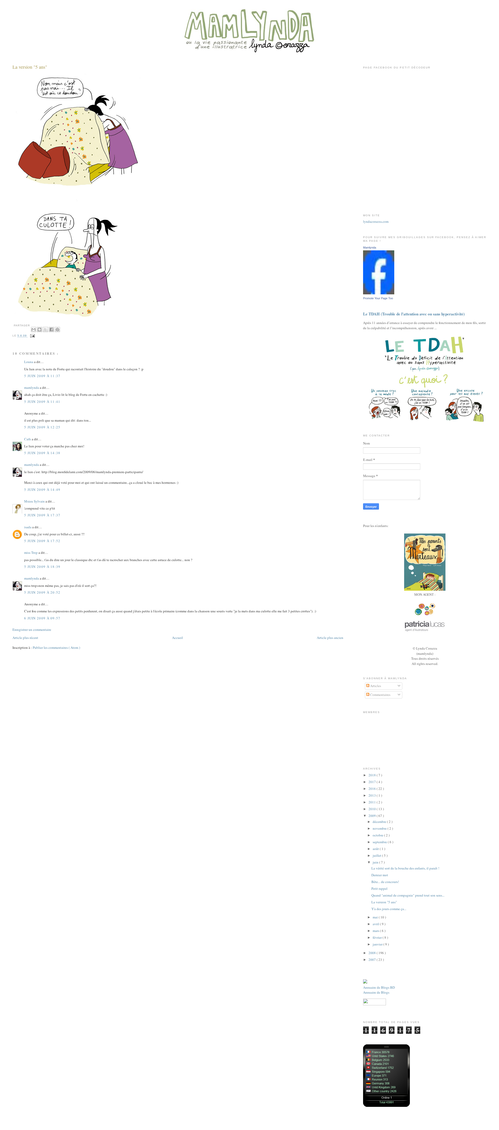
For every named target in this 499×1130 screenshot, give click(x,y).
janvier (378, 944)
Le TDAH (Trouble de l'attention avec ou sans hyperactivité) (414, 314)
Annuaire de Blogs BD (379, 987)
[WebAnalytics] (425, 643)
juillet (377, 855)
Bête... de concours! (385, 881)
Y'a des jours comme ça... (388, 908)
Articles (375, 685)
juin (376, 862)
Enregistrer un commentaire (31, 629)
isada (28, 527)
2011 (373, 802)
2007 (373, 959)
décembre (380, 821)
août (376, 848)
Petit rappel (379, 888)
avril (376, 924)
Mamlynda (369, 247)
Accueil (177, 637)
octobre (378, 835)
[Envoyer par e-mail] (33, 329)
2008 (373, 952)
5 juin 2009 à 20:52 (42, 592)
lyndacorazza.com (376, 221)
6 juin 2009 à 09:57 (42, 618)
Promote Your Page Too (378, 298)
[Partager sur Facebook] (51, 329)
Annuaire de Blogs (376, 992)
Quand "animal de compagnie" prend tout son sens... (407, 895)
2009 (373, 815)
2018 (373, 775)
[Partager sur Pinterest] (57, 329)
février (378, 937)
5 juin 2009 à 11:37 (42, 375)
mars (376, 930)
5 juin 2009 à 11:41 (42, 401)
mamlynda (32, 387)
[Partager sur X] (45, 329)
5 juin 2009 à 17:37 (42, 515)
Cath (28, 439)
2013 (373, 795)
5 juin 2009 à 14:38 (42, 452)
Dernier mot (379, 875)
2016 (373, 788)
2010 (373, 809)
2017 (373, 781)
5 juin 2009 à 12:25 (42, 427)
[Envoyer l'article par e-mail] (32, 335)
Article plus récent (25, 637)
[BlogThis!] (39, 329)
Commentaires (379, 694)
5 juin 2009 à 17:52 (42, 540)
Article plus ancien (330, 637)
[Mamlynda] (378, 293)
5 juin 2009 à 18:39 (42, 566)
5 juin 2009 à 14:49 (42, 489)
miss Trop (31, 552)
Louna (29, 361)
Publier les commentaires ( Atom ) (56, 647)
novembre (380, 828)
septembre (380, 842)
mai (376, 917)
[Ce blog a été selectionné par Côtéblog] (365, 982)
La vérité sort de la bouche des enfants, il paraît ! (405, 868)
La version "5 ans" (29, 67)
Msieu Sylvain (34, 501)
